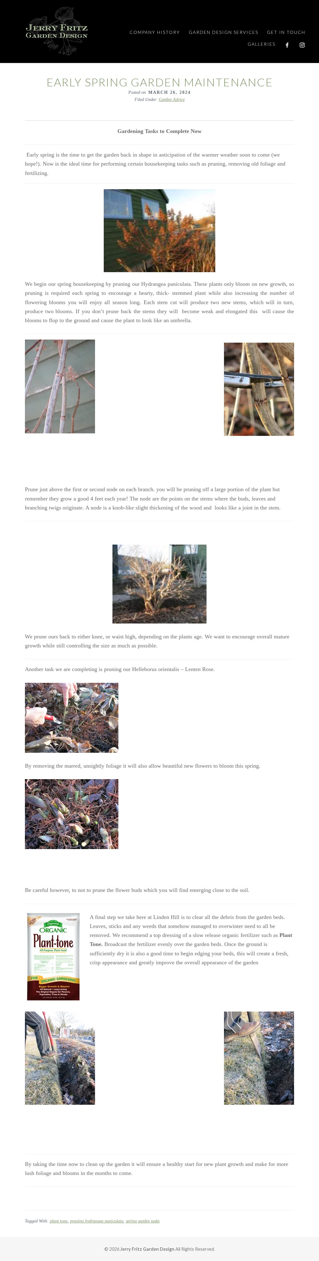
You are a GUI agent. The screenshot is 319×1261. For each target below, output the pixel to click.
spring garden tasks (143, 1221)
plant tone (59, 1221)
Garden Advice (172, 99)
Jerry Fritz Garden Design (56, 31)
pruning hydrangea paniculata (96, 1221)
